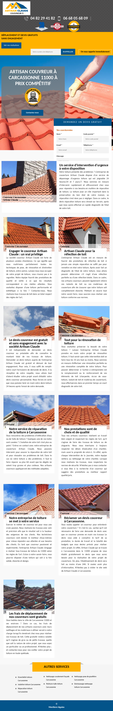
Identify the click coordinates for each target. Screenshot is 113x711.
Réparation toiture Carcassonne (25, 690)
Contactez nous (32, 113)
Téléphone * (88, 145)
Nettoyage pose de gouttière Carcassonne (85, 678)
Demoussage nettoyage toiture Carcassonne (83, 685)
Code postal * (88, 134)
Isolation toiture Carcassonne (29, 685)
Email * (59, 145)
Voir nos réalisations (11, 45)
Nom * (59, 134)
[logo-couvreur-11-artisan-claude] (16, 8)
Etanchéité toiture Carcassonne (25, 679)
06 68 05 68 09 (75, 18)
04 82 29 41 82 (42, 18)
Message (60, 156)
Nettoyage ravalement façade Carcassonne (57, 678)
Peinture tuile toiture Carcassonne (54, 685)
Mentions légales (56, 707)
